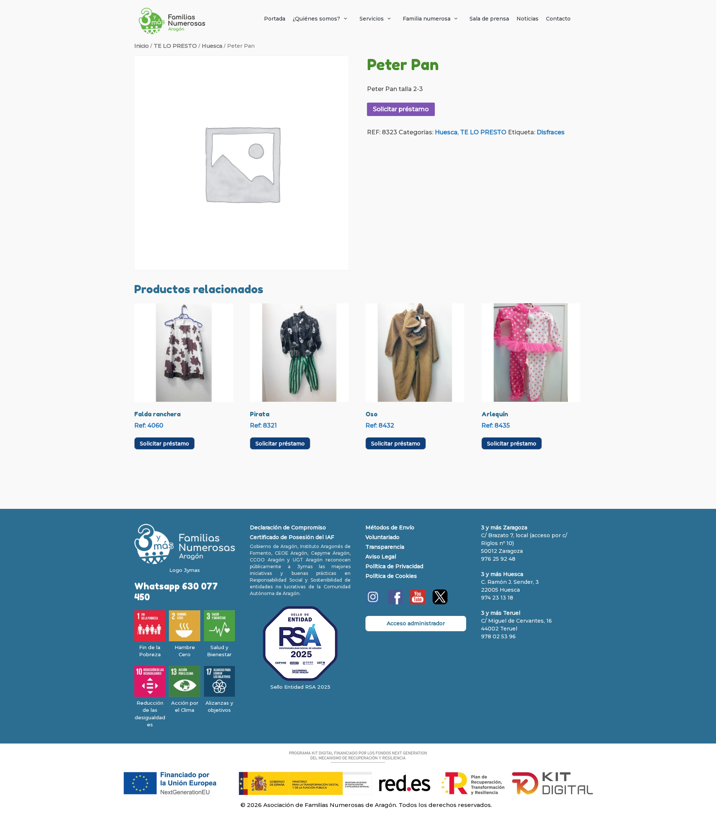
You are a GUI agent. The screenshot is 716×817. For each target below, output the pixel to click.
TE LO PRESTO (175, 46)
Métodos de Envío (389, 527)
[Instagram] (372, 602)
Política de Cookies (391, 576)
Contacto (558, 18)
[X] (440, 602)
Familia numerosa (426, 18)
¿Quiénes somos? (316, 18)
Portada (274, 18)
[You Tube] (417, 602)
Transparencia (384, 547)
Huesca (212, 46)
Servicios (371, 18)
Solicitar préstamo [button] (164, 443)
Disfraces (551, 132)
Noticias (527, 18)
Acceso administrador (416, 623)
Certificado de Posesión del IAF (292, 537)
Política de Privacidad (394, 566)
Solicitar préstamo (401, 109)
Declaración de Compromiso (288, 527)
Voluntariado (382, 537)
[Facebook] (395, 602)
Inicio (141, 46)
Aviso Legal (380, 556)
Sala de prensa (489, 18)
